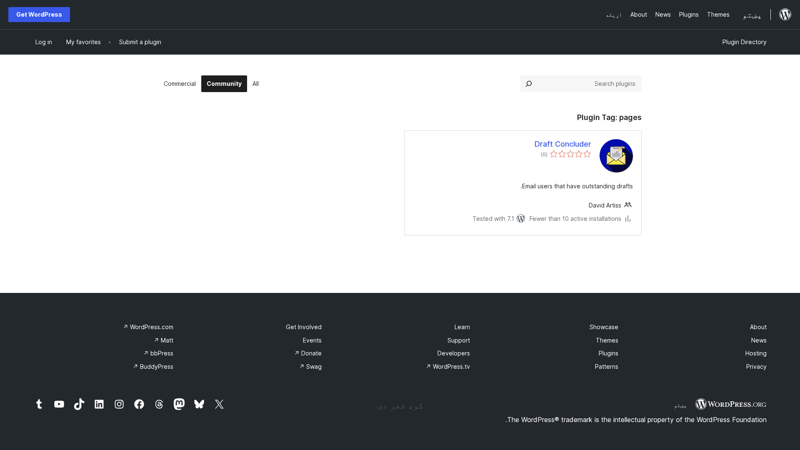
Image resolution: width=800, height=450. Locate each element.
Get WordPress (39, 14)
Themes (607, 340)
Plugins (608, 353)
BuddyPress (153, 366)
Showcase (604, 326)
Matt (163, 340)
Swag (310, 366)
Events (312, 340)
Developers (454, 353)
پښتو (680, 405)
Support (459, 340)
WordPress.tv (448, 366)
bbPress (158, 353)
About (758, 326)
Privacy (756, 366)
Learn (462, 326)
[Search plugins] (528, 83)
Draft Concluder (563, 144)
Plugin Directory (744, 41)
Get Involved (304, 326)
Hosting (756, 353)
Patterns (606, 366)
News (759, 340)
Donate (308, 353)
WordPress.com (148, 326)
